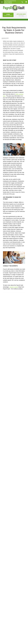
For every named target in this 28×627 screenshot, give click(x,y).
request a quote (13, 287)
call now (22, 2)
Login (8, 15)
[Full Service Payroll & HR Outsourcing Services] (14, 8)
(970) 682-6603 (21, 14)
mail (26, 2)
